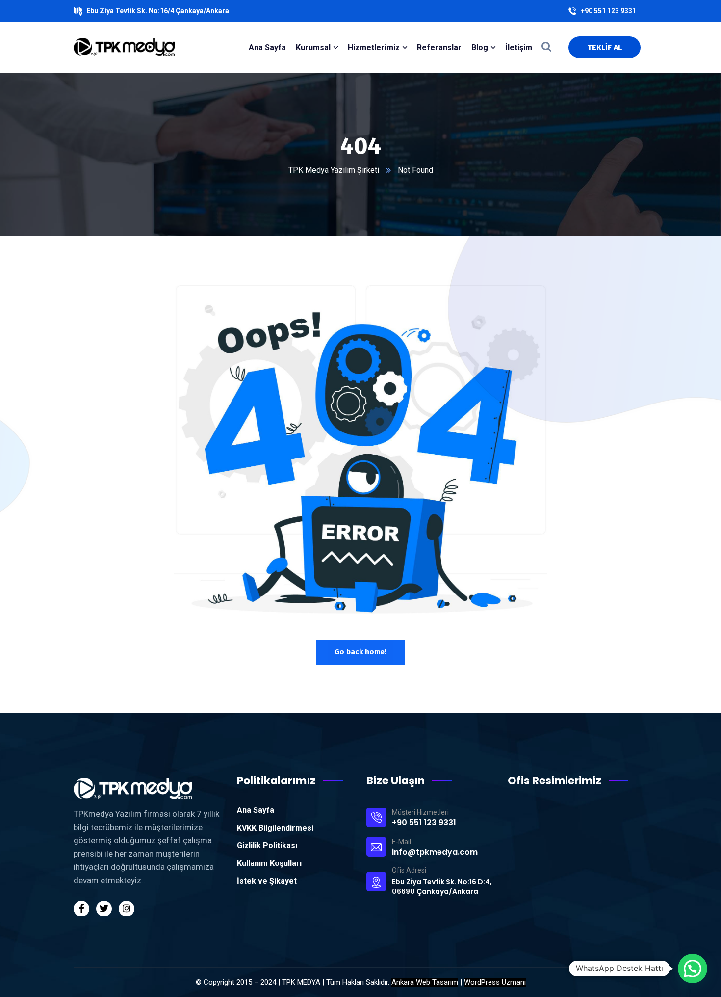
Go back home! (360, 651)
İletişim (518, 47)
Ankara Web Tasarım (424, 982)
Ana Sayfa (255, 810)
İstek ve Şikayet (267, 881)
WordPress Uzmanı (495, 982)
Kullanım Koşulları (269, 863)
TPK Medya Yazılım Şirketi (333, 170)
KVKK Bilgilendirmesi (275, 828)
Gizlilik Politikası (267, 845)
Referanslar (439, 47)
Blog (479, 47)
